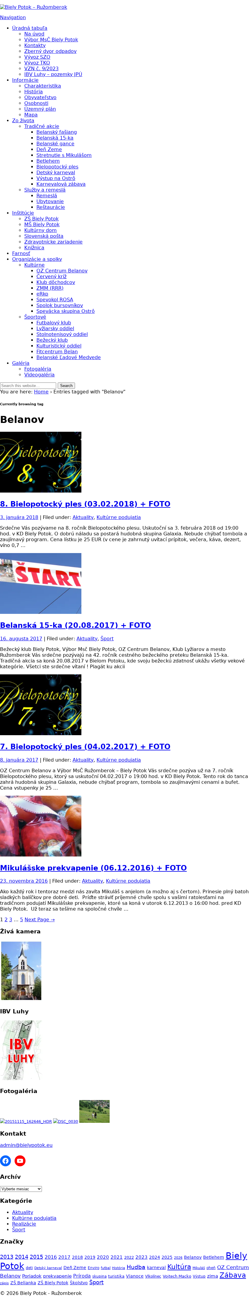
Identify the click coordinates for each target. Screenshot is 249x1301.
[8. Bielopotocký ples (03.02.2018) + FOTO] (40, 491)
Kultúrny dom (40, 230)
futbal (106, 1268)
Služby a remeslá (45, 190)
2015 (36, 1257)
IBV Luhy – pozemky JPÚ (53, 74)
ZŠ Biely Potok (41, 219)
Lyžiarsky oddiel (55, 328)
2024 (154, 1257)
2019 (89, 1257)
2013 (6, 1257)
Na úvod (34, 34)
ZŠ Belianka (23, 1282)
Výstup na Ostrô (55, 178)
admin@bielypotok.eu (26, 1145)
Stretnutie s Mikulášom (64, 155)
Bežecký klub (52, 340)
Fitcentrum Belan (57, 352)
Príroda (82, 1276)
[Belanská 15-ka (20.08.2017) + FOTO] (40, 612)
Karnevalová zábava (61, 184)
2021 (117, 1257)
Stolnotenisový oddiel (62, 334)
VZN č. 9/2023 (41, 68)
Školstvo (79, 1282)
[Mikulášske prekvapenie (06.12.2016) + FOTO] (40, 855)
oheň (211, 1268)
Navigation (13, 17)
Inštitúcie (23, 213)
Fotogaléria (37, 369)
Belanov (193, 1257)
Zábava (233, 1275)
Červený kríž (51, 276)
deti (29, 1268)
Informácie (25, 80)
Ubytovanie (50, 201)
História (33, 92)
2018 (77, 1257)
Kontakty (35, 45)
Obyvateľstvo (40, 97)
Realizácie (24, 1224)
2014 (21, 1257)
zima (212, 1276)
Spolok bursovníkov (59, 305)
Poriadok (32, 1276)
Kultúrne (34, 265)
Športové (35, 317)
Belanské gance (55, 144)
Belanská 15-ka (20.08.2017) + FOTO (75, 625)
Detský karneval (55, 172)
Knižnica (34, 248)
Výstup (199, 1276)
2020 (103, 1257)
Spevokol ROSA (54, 300)
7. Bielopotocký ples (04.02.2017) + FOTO (85, 746)
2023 (141, 1257)
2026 (178, 1258)
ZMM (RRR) (49, 288)
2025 (167, 1257)
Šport (107, 639)
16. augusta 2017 (21, 639)
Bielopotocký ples (57, 167)
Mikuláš (199, 1268)
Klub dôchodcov (55, 282)
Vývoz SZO (37, 57)
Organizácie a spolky (37, 259)
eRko (42, 294)
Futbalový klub (53, 323)
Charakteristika (42, 86)
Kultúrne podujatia (119, 517)
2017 (64, 1257)
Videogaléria (39, 375)
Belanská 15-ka (54, 138)
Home (41, 392)
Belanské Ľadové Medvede (68, 357)
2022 (129, 1257)
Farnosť (21, 253)
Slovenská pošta (43, 236)
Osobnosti (36, 103)
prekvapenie (57, 1276)
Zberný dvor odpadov (50, 51)
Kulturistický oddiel (58, 346)
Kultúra (179, 1267)
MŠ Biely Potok (42, 224)
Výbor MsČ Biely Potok (51, 40)
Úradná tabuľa (29, 28)
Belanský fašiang (56, 132)
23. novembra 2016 (24, 881)
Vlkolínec (153, 1276)
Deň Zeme (49, 149)
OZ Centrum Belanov (61, 271)
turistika (116, 1276)
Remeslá (46, 196)
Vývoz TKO (37, 63)
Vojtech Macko (177, 1276)
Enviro (93, 1267)
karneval (156, 1267)
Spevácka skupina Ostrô (65, 311)
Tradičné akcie (41, 126)
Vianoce (135, 1276)
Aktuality (83, 517)
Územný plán (40, 109)
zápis (4, 1283)
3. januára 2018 (19, 517)
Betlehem (48, 161)
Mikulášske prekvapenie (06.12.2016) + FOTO (93, 868)
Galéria (20, 363)
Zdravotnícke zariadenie (53, 242)
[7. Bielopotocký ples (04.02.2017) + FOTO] (40, 733)
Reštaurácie (50, 207)
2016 (51, 1257)
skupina (99, 1276)
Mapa (31, 115)
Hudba (136, 1267)
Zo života (23, 120)
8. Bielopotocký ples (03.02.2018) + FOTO (85, 504)
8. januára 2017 (19, 760)
